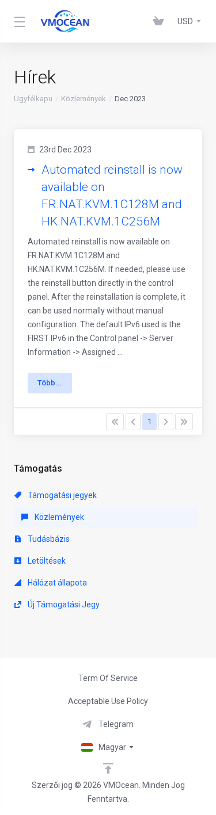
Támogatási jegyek (61, 495)
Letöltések (46, 560)
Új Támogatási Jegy (63, 604)
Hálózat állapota (56, 582)
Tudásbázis (48, 539)
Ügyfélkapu (33, 98)
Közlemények (83, 98)
